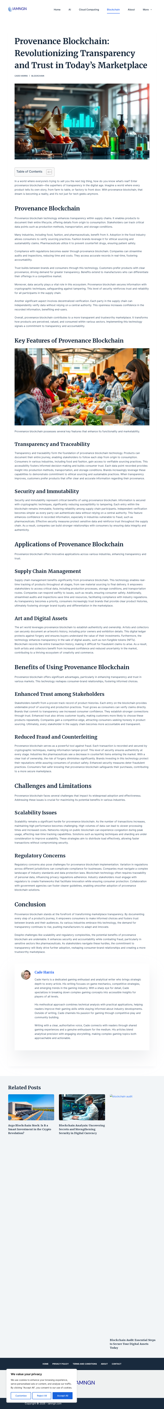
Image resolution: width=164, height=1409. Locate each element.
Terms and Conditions (85, 1364)
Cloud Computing (89, 9)
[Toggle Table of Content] (47, 172)
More (146, 9)
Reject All (42, 1395)
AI (70, 9)
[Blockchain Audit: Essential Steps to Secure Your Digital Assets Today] (133, 1214)
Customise (21, 1395)
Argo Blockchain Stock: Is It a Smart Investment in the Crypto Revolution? (29, 1129)
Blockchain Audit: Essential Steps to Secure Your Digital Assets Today (133, 1343)
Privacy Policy (60, 1364)
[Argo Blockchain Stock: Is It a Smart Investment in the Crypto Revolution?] (31, 1107)
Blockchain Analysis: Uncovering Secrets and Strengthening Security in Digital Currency (82, 1129)
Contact (116, 1364)
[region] (41, 1386)
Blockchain (113, 9)
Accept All (62, 1395)
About (131, 9)
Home (57, 9)
